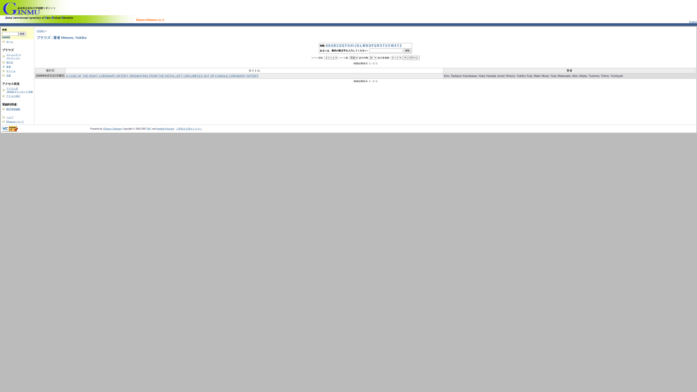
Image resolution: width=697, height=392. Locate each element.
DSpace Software (112, 128)
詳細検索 (6, 37)
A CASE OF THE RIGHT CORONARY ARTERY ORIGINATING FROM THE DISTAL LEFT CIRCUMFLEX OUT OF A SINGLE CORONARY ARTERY (162, 75)
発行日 (9, 62)
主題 (8, 75)
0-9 (328, 45)
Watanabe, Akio (567, 75)
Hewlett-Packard (165, 128)
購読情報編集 (13, 109)
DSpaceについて (15, 121)
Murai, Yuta (548, 75)
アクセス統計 (13, 96)
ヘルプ (9, 117)
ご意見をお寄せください (189, 128)
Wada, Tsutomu (589, 75)
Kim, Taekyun (453, 75)
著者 (8, 66)
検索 (4, 29)
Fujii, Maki (533, 75)
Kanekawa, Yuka (474, 75)
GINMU (40, 31)
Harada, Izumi (495, 75)
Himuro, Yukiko (515, 75)
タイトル (11, 71)
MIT (149, 128)
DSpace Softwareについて (150, 19)
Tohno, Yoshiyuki (612, 75)
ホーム (9, 41)
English (693, 22)
